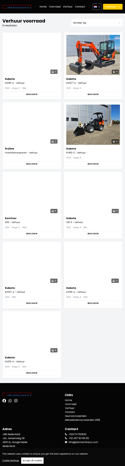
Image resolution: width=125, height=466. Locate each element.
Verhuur (68, 6)
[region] (62, 457)
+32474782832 (77, 434)
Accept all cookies (32, 460)
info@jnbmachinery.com (83, 442)
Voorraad (55, 6)
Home (43, 6)
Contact (80, 6)
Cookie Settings (10, 460)
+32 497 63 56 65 (79, 438)
